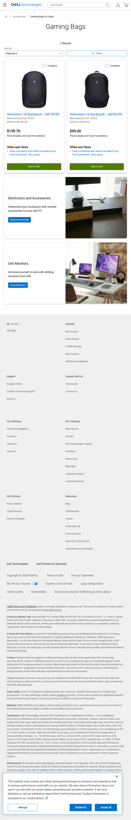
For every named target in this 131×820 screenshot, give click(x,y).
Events (69, 518)
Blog (68, 503)
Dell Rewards (72, 511)
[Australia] (6, 16)
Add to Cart (34, 166)
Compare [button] (52, 65)
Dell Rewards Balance (77, 361)
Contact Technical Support (21, 391)
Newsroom (71, 458)
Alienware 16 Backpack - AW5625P (96, 114)
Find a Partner (14, 503)
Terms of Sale (55, 575)
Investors (70, 451)
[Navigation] (5, 5)
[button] (118, 5)
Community (72, 384)
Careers (70, 436)
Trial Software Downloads (79, 548)
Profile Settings (74, 346)
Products (12, 436)
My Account (72, 331)
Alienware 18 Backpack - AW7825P (33, 114)
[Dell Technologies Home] (26, 5)
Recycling (71, 466)
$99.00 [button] (75, 131)
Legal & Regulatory (92, 583)
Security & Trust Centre (78, 541)
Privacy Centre (73, 533)
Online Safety (15, 591)
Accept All (106, 807)
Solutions (12, 443)
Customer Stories (75, 481)
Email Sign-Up (73, 526)
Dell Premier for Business (51, 564)
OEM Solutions (14, 511)
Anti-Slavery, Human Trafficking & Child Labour (82, 591)
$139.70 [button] (13, 131)
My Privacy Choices (19, 583)
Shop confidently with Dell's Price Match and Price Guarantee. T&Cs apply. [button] (33, 153)
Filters (99, 53)
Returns (11, 398)
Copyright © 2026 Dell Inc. (22, 575)
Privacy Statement (82, 575)
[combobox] (79, 5)
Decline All (80, 807)
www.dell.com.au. (52, 610)
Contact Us (71, 391)
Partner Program (16, 518)
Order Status (72, 339)
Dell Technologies (17, 564)
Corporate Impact (75, 473)
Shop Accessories (19, 219)
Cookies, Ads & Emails (59, 583)
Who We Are (72, 428)
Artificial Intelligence (17, 428)
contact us (62, 695)
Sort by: (8, 48)
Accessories (19, 16)
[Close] (116, 776)
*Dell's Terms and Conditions (22, 606)
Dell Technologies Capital (79, 443)
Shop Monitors (18, 285)
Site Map (11, 330)
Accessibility (38, 591)
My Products (72, 354)
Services (11, 451)
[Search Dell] (107, 4)
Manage (22, 807)
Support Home (14, 384)
